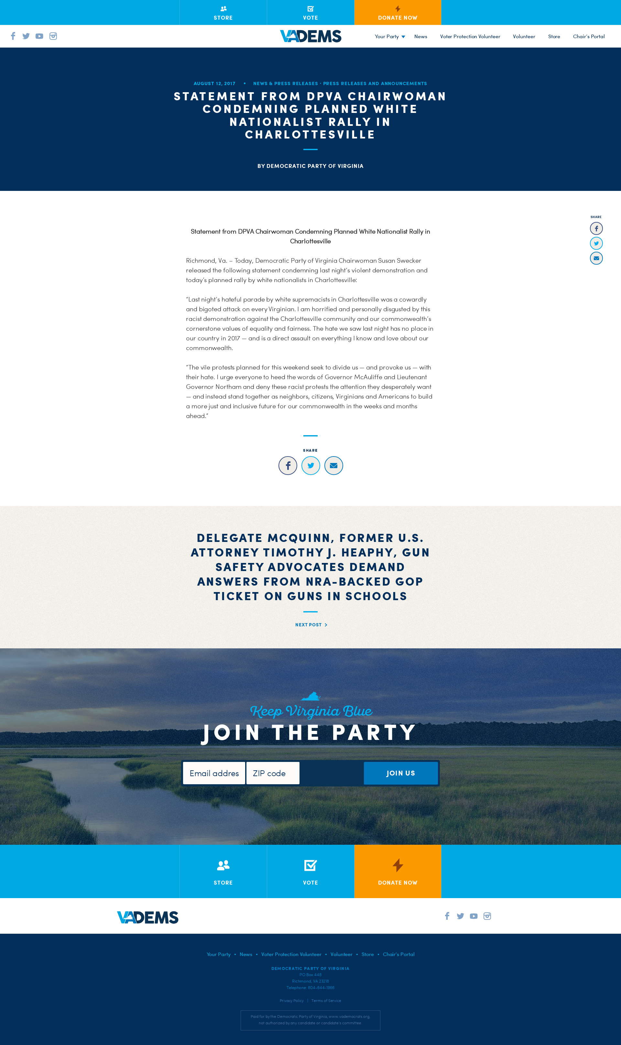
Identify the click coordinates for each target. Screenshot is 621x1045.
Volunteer (524, 36)
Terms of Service (326, 1000)
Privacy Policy (292, 1000)
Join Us (401, 772)
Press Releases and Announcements (375, 83)
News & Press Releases (285, 83)
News (420, 36)
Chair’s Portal (589, 36)
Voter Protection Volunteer (470, 36)
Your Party (387, 36)
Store (554, 36)
